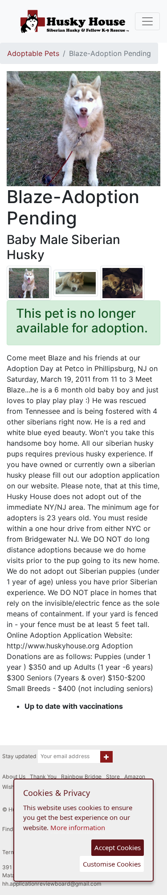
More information (77, 827)
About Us (13, 776)
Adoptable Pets (33, 53)
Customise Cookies (112, 863)
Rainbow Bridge (81, 776)
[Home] (74, 21)
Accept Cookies (117, 847)
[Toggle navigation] (147, 21)
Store (113, 776)
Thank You (43, 776)
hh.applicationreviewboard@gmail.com (52, 883)
